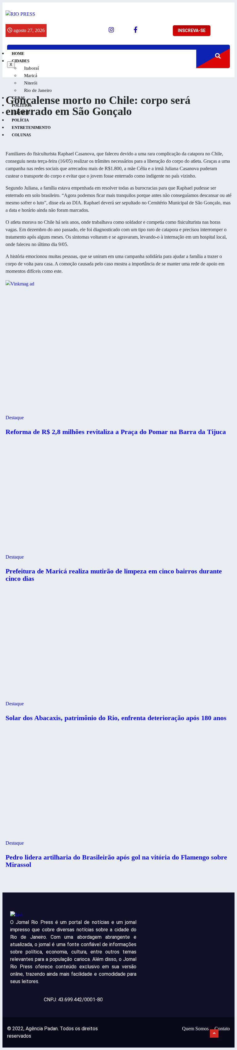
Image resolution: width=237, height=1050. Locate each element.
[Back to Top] (214, 1033)
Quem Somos (195, 1028)
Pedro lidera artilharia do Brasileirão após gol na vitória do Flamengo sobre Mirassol (116, 860)
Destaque (15, 417)
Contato (222, 1028)
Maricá (30, 75)
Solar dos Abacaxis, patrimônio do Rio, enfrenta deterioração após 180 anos (116, 718)
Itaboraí (31, 68)
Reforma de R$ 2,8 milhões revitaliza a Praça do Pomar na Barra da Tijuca (116, 432)
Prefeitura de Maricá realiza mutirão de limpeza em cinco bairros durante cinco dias (114, 574)
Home (18, 53)
